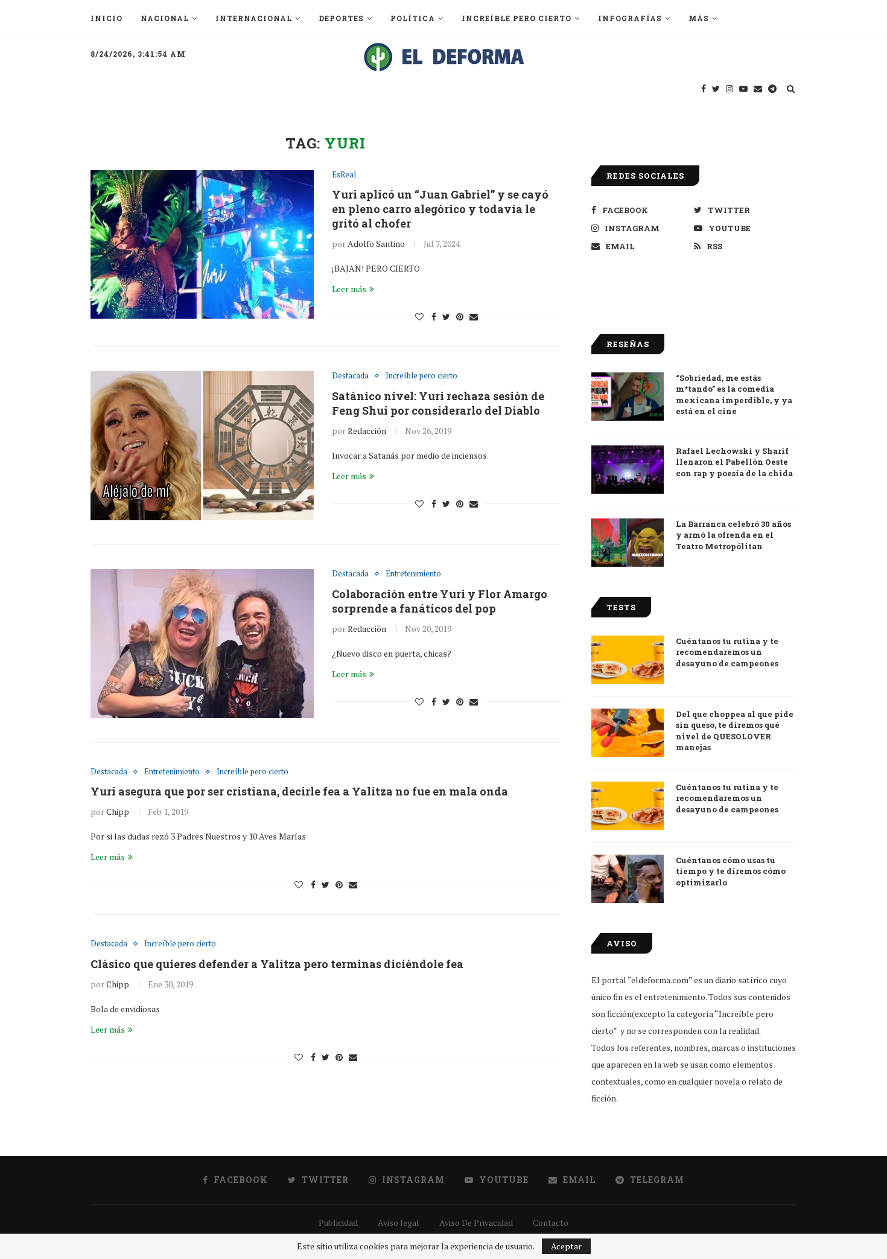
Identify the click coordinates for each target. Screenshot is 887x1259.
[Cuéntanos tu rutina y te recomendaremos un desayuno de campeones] (627, 660)
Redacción (367, 430)
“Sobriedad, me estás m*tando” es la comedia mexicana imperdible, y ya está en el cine (734, 394)
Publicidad (338, 1222)
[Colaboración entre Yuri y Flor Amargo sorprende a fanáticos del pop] (202, 643)
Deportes (341, 18)
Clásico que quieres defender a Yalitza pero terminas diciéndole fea (277, 964)
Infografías (630, 18)
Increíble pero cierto (516, 18)
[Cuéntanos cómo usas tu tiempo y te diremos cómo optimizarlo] (627, 879)
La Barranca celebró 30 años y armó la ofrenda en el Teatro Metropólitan (733, 534)
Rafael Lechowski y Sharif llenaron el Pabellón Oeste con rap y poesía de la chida (734, 461)
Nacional (165, 18)
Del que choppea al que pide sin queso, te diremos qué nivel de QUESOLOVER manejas (734, 731)
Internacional (253, 18)
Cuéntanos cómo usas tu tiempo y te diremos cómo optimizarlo (731, 871)
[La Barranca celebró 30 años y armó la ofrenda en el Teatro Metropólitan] (627, 542)
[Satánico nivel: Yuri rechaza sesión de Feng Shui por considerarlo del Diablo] (202, 445)
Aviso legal (398, 1222)
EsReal (344, 175)
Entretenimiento (413, 574)
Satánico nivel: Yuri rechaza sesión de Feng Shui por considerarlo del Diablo (438, 403)
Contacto (550, 1222)
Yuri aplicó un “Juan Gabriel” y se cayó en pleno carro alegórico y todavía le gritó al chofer (440, 209)
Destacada (350, 376)
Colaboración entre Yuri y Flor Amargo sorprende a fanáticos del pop (439, 601)
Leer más (349, 289)
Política (412, 18)
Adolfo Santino (376, 243)
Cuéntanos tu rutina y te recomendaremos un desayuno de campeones (727, 652)
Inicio (106, 18)
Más (698, 18)
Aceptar (566, 1246)
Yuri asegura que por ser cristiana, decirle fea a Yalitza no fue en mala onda (299, 791)
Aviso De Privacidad (476, 1222)
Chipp (117, 811)
